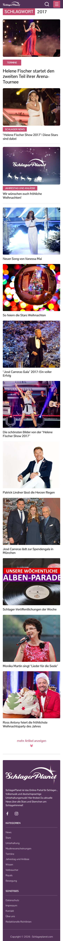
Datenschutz (12, 900)
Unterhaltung (13, 843)
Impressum (11, 905)
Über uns (10, 916)
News (8, 832)
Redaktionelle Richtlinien (18, 921)
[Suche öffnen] (46, 4)
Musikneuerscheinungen (18, 848)
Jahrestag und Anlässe (17, 859)
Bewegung (11, 880)
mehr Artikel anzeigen (31, 741)
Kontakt (10, 910)
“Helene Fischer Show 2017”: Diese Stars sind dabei (30, 137)
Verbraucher (12, 869)
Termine (10, 853)
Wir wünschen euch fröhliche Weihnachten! (22, 196)
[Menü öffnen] (56, 4)
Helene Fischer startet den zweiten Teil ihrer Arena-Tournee (28, 76)
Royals (9, 875)
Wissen (9, 864)
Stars (8, 837)
